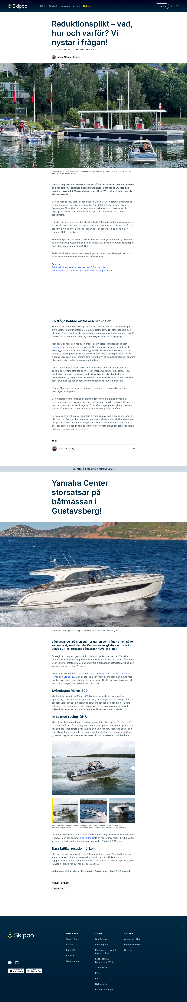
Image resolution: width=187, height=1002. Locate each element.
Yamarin (99, 673)
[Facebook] (10, 963)
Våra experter (102, 944)
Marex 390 (82, 696)
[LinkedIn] (16, 963)
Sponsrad (58, 888)
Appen (76, 6)
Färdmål (53, 6)
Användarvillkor (132, 939)
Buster (90, 673)
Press (98, 973)
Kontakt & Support (104, 989)
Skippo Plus (72, 939)
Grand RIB (69, 676)
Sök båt (70, 944)
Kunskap (65, 6)
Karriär (98, 978)
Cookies (128, 950)
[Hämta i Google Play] (34, 971)
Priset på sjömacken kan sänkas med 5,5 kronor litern (80, 267)
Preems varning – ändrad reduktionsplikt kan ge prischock (82, 270)
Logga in (162, 6)
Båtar (43, 6)
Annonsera (101, 967)
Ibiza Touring (86, 838)
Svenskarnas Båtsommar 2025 (104, 960)
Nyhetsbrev (101, 984)
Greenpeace (58, 347)
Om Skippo (101, 939)
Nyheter (87, 6)
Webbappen (72, 961)
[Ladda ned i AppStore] (16, 971)
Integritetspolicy (132, 944)
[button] (133, 768)
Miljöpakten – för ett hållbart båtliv (105, 952)
